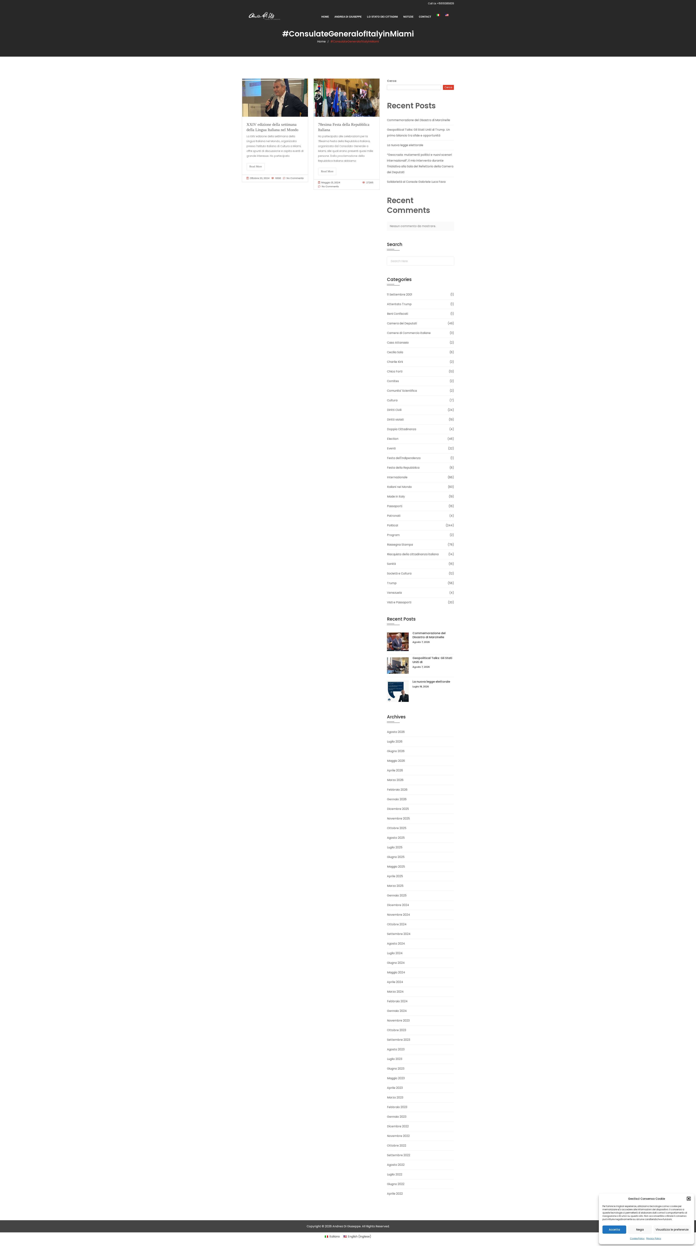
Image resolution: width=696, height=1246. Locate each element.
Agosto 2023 (396, 1049)
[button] (689, 1198)
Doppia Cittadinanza (401, 429)
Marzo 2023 (395, 1097)
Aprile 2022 (395, 1194)
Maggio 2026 (396, 761)
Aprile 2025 (395, 876)
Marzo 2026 (395, 780)
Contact (425, 16)
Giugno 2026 (396, 751)
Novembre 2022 (398, 1136)
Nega (640, 1229)
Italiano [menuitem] (334, 1236)
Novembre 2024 (398, 915)
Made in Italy (396, 496)
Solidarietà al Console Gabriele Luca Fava (416, 182)
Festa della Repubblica (403, 468)
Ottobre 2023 (396, 1030)
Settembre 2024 (399, 934)
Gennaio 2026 (397, 799)
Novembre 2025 (398, 818)
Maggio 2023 (396, 1078)
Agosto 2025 (396, 838)
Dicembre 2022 (398, 1126)
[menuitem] (441, 15)
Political (392, 525)
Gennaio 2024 (397, 1011)
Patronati (393, 516)
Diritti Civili (394, 410)
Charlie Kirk (395, 362)
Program (393, 535)
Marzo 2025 (395, 886)
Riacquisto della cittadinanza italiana (413, 554)
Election (392, 439)
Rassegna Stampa (400, 545)
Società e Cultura (399, 573)
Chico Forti (394, 371)
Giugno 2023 (395, 1068)
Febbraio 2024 (397, 1001)
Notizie (408, 16)
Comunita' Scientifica (402, 391)
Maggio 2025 (396, 866)
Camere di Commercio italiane (409, 333)
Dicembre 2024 (398, 905)
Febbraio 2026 (397, 790)
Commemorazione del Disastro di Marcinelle (418, 120)
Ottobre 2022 (396, 1145)
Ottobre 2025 (396, 828)
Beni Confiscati (397, 314)
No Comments (295, 178)
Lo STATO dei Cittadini (382, 16)
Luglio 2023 (394, 1059)
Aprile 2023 (395, 1088)
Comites (393, 381)
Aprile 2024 (395, 982)
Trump (392, 583)
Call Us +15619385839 (441, 3)
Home (325, 16)
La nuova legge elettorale (405, 145)
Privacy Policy (653, 1238)
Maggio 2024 (396, 972)
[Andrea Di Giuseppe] (263, 17)
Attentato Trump (399, 304)
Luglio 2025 (394, 847)
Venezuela (394, 593)
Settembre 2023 (398, 1040)
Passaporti (394, 506)
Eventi (391, 448)
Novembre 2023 (398, 1020)
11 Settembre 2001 (399, 294)
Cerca (391, 81)
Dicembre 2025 (398, 809)
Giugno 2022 (395, 1184)
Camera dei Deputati (402, 323)
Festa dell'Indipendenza (403, 458)
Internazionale (397, 477)
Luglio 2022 (394, 1174)
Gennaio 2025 (397, 895)
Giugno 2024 (396, 963)
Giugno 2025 (396, 857)
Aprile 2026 (395, 770)
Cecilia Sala (395, 352)
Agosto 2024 (396, 943)
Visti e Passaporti (399, 602)
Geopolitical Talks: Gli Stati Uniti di (432, 660)
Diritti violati (395, 419)
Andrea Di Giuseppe (348, 16)
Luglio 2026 (394, 741)
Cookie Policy (637, 1238)
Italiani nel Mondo (399, 487)
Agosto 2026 (396, 732)
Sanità (391, 564)
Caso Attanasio (398, 342)
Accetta (614, 1229)
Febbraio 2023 (397, 1107)
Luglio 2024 (395, 953)
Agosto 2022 (396, 1165)
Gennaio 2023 (396, 1117)
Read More (255, 166)
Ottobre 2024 (397, 924)
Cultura (392, 400)
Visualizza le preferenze (672, 1229)
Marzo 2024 (395, 992)
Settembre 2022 (398, 1155)
